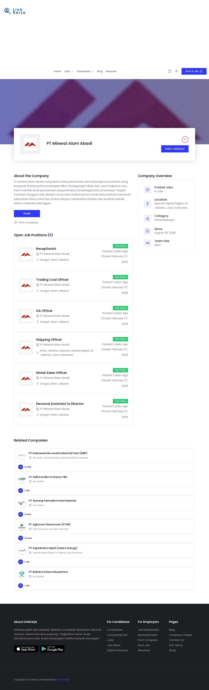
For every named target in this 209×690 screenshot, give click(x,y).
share (27, 213)
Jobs (110, 640)
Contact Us (176, 640)
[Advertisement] (104, 43)
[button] (68, 71)
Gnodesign (62, 679)
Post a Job (192, 71)
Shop (172, 650)
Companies (114, 630)
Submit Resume (117, 650)
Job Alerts (114, 645)
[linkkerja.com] (14, 11)
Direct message (175, 148)
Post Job (144, 645)
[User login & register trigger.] (176, 71)
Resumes (144, 650)
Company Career (180, 635)
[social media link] (192, 679)
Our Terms (176, 645)
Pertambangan (164, 220)
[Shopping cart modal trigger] (169, 71)
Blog (172, 630)
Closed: (106, 256)
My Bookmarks (147, 635)
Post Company (148, 640)
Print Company (28, 222)
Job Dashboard (148, 630)
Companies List (117, 635)
